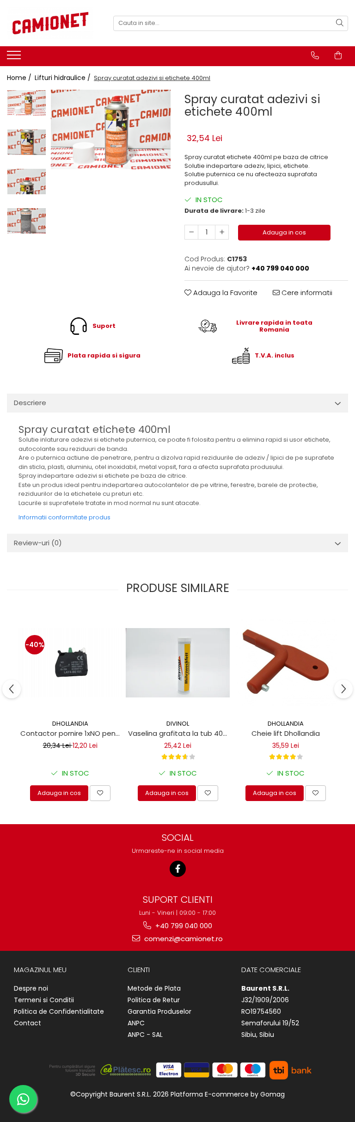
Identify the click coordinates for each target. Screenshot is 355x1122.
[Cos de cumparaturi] (338, 55)
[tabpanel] (111, 130)
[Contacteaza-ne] (315, 55)
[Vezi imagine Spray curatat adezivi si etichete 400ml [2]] (26, 181)
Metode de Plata (154, 988)
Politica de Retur (154, 1000)
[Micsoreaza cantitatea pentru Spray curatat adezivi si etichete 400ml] (191, 232)
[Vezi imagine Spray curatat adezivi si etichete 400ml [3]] (26, 221)
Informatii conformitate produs (64, 517)
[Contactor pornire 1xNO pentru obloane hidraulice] (70, 662)
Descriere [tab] (30, 402)
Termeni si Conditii (44, 1000)
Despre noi (31, 988)
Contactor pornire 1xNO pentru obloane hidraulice (71, 733)
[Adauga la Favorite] (100, 793)
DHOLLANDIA (70, 723)
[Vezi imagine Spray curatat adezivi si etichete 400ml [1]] (26, 142)
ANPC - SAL (145, 1034)
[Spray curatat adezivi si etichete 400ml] (111, 130)
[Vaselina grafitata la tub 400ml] (178, 662)
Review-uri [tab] (38, 543)
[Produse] (15, 58)
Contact (27, 1023)
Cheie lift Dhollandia (285, 733)
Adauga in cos (284, 232)
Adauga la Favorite (224, 292)
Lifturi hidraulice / (63, 77)
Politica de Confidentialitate (59, 1011)
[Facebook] (178, 869)
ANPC (136, 1023)
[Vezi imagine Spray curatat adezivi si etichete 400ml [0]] (26, 103)
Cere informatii (306, 292)
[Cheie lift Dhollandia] (285, 662)
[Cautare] (339, 23)
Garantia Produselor (159, 1011)
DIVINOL (177, 723)
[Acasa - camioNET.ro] (53, 23)
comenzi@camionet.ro (182, 938)
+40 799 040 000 (182, 926)
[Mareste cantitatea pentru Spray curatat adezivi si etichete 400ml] (222, 232)
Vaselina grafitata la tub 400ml (179, 733)
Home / (20, 77)
